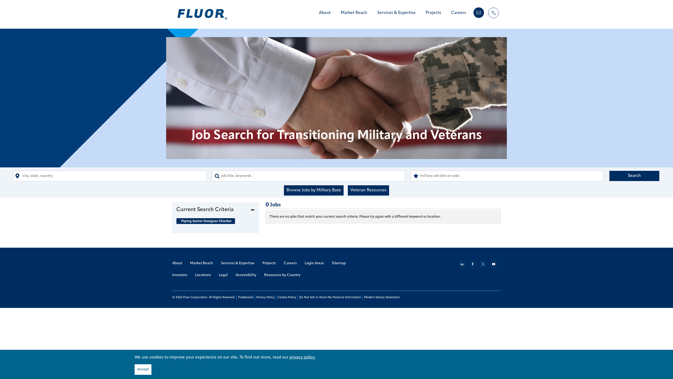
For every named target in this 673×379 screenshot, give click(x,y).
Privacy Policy (265, 297)
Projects (433, 13)
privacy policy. (302, 357)
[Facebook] (472, 264)
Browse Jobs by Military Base (314, 190)
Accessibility (246, 275)
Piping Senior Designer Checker (206, 221)
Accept (143, 369)
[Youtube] (493, 264)
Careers (458, 13)
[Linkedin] (462, 264)
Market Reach (354, 13)
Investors (179, 275)
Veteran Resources (368, 190)
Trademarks (245, 297)
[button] (215, 209)
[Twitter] (483, 264)
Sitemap (339, 263)
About (325, 13)
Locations (203, 275)
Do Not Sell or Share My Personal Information (330, 297)
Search (634, 176)
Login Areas (314, 263)
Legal (223, 275)
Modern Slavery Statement (382, 297)
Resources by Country (282, 275)
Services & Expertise (396, 13)
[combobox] (110, 176)
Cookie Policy (287, 297)
